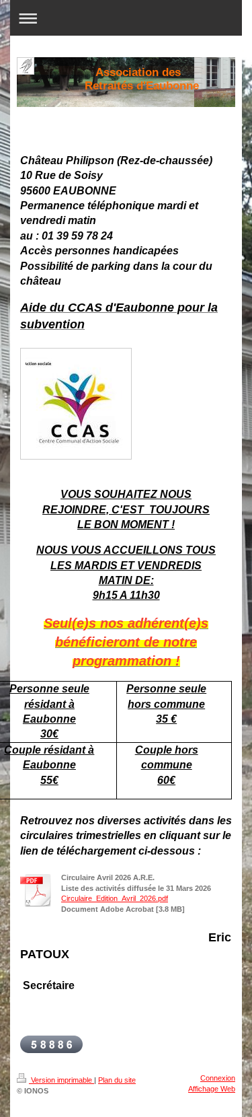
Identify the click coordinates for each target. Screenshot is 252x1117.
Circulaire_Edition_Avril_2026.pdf (114, 898)
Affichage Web (211, 1089)
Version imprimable (61, 1080)
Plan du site (117, 1080)
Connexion (217, 1078)
